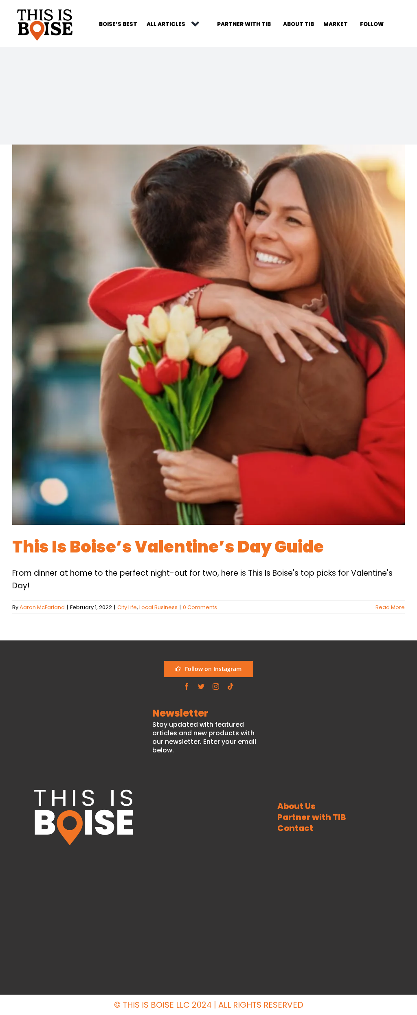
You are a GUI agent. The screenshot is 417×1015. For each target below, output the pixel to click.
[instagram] (216, 686)
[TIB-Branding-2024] (44, 9)
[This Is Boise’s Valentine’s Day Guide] (208, 335)
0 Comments (200, 607)
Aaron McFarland (42, 607)
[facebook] (186, 686)
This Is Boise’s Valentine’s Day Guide (168, 546)
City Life (127, 607)
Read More (390, 607)
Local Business (158, 607)
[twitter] (201, 686)
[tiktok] (230, 686)
